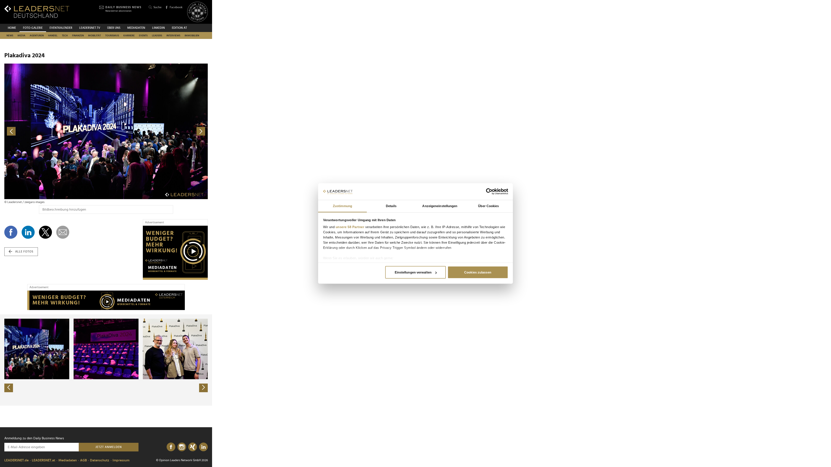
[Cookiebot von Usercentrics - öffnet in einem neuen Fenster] (489, 191)
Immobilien (192, 35)
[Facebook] (171, 447)
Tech (65, 35)
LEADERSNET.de (16, 460)
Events (143, 35)
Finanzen (78, 35)
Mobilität (94, 35)
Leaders (157, 35)
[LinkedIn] (203, 447)
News (9, 35)
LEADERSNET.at (43, 460)
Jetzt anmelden (108, 447)
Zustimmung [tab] (342, 206)
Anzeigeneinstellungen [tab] (439, 206)
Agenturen (37, 35)
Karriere (129, 35)
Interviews (173, 35)
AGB (83, 460)
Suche (157, 7)
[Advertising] (175, 253)
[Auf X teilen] (45, 232)
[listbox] (106, 360)
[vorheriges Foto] (55, 131)
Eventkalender (61, 27)
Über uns (113, 27)
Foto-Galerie (33, 27)
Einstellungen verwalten (413, 272)
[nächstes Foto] (157, 131)
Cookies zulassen (477, 272)
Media (21, 35)
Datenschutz (99, 460)
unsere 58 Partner (350, 227)
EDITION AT (179, 27)
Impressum (121, 460)
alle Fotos (24, 251)
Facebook (176, 7)
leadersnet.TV (89, 27)
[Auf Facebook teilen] (10, 232)
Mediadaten (136, 27)
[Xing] (192, 447)
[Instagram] (181, 447)
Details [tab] (391, 206)
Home (12, 27)
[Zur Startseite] (36, 11)
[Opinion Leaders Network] (197, 12)
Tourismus (112, 35)
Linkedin (158, 27)
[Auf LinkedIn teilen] (28, 232)
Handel (53, 35)
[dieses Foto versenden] (62, 232)
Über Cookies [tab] (488, 206)
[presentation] (8, 388)
